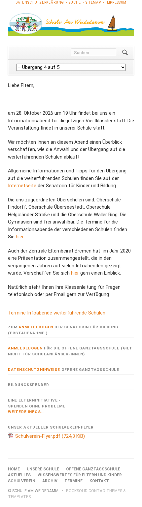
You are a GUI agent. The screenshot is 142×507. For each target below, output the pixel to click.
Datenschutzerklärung (40, 2)
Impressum (116, 2)
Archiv (49, 481)
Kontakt (99, 481)
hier (19, 237)
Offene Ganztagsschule (93, 469)
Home (14, 469)
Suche (75, 2)
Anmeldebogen (35, 327)
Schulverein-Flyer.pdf (50, 436)
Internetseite (22, 186)
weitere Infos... (26, 411)
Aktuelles (19, 475)
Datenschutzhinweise (34, 369)
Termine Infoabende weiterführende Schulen (56, 313)
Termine (73, 481)
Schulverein (21, 481)
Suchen (125, 52)
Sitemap (93, 2)
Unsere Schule (43, 469)
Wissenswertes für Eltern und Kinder (80, 475)
